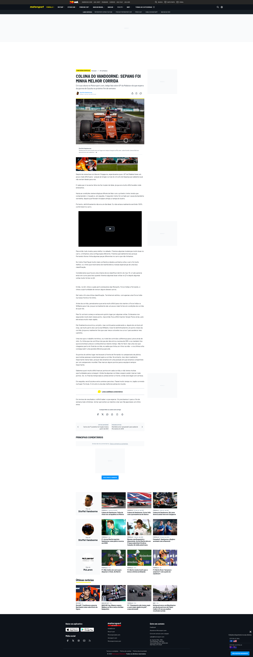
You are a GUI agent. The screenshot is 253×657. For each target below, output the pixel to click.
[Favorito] (136, 93)
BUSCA (160, 2)
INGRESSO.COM (87, 2)
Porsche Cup (84, 7)
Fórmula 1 (49, 7)
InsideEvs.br (111, 628)
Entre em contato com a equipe (159, 633)
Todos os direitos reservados (136, 654)
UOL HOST (97, 2)
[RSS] (90, 641)
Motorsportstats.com (114, 641)
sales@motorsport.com (157, 637)
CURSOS (112, 2)
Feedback (153, 627)
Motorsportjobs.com (114, 635)
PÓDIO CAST (138, 12)
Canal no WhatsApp (151, 12)
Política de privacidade (140, 651)
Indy (128, 7)
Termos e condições (112, 651)
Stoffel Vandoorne (86, 92)
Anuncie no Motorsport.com (158, 630)
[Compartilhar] (132, 93)
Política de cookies (125, 651)
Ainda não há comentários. (110, 444)
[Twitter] (103, 414)
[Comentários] (141, 93)
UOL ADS (127, 2)
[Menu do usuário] (222, 7)
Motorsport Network (119, 654)
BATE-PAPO (171, 2)
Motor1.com (111, 631)
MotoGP (60, 7)
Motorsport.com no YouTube (103, 12)
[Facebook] (98, 414)
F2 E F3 (119, 7)
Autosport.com (112, 638)
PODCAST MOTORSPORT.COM (124, 12)
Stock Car (71, 7)
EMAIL (182, 2)
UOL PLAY (120, 2)
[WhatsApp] (107, 414)
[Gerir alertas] (122, 414)
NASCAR (110, 7)
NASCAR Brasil (98, 7)
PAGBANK (105, 2)
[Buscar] (218, 7)
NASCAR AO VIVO (165, 12)
